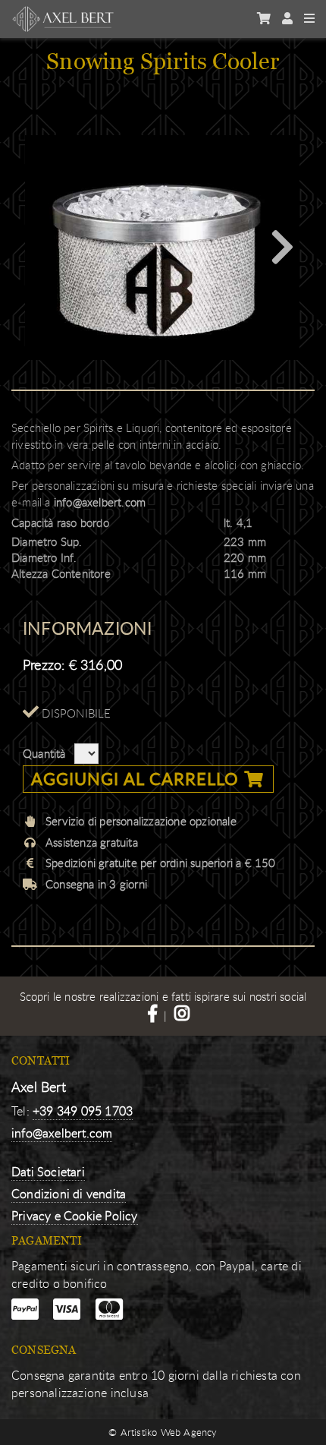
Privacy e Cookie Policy (74, 1215)
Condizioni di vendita (68, 1193)
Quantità (44, 753)
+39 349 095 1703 (83, 1111)
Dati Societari (48, 1171)
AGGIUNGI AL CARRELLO (137, 778)
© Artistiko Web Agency (162, 1432)
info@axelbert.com (100, 502)
